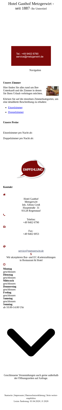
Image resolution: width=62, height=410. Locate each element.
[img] (31, 23)
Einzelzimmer (15, 107)
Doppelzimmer (16, 112)
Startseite (8, 395)
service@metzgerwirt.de (31, 250)
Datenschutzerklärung (35, 395)
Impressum (19, 395)
